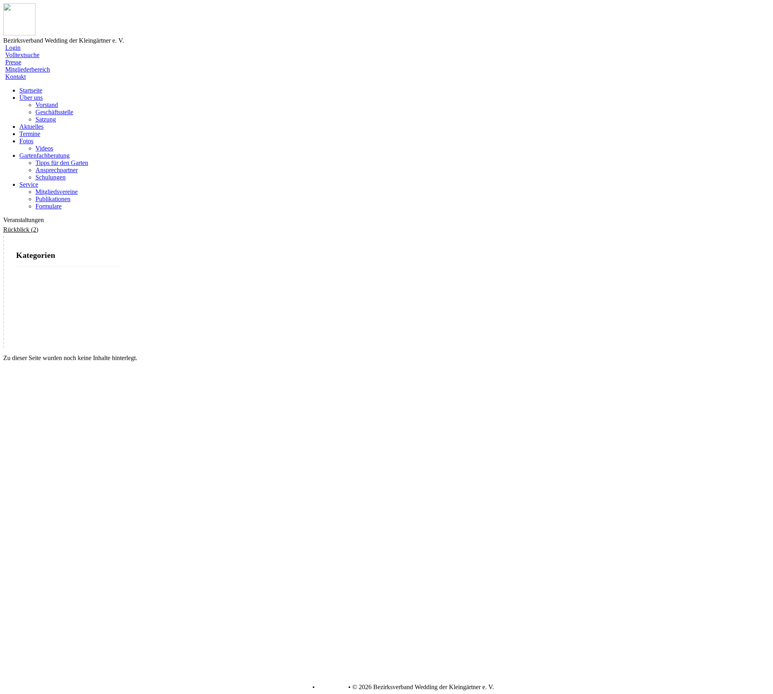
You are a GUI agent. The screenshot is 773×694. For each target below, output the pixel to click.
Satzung (45, 119)
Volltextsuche (22, 54)
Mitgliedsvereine (56, 191)
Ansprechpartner (56, 170)
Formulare (48, 206)
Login (13, 47)
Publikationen (52, 199)
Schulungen (50, 177)
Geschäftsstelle (54, 112)
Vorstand (46, 104)
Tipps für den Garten (61, 162)
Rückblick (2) (20, 229)
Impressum (331, 687)
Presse (13, 62)
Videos (44, 148)
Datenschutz (294, 687)
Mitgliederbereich (27, 69)
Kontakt (15, 76)
